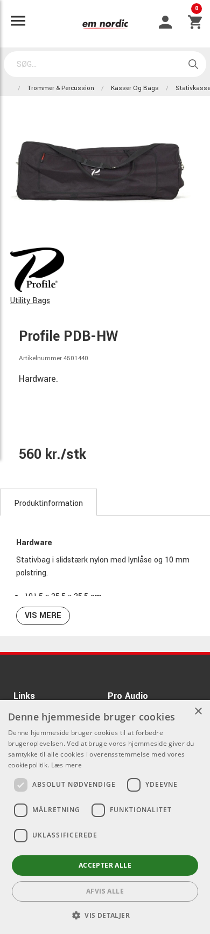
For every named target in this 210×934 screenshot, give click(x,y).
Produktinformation (48, 503)
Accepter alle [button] (105, 865)
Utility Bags (30, 300)
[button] (105, 915)
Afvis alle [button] (105, 891)
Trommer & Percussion (60, 88)
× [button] (198, 712)
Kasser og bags (135, 88)
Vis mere (43, 615)
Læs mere (66, 765)
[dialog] (105, 817)
